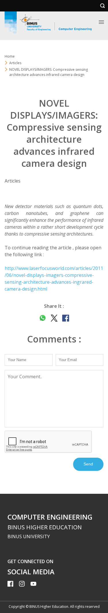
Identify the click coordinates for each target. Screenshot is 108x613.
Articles (15, 62)
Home (10, 56)
